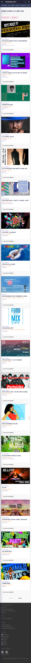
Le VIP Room (4, 522)
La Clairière (4, 139)
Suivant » (20, 598)
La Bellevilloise (5, 235)
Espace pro (3, 607)
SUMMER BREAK (6, 583)
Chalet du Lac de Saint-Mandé (8, 458)
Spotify (5, 643)
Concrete (4, 76)
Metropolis (4, 267)
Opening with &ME (7, 105)
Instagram (6, 636)
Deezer (5, 644)
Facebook (5, 638)
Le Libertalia (4, 331)
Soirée (12, 5)
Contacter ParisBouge (6, 618)
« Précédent (11, 598)
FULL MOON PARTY (7, 551)
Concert (17, 5)
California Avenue (5, 554)
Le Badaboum (5, 107)
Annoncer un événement (7, 609)
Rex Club (4, 171)
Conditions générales (6, 626)
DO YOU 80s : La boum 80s (9, 232)
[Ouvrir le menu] (2, 1)
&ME (3, 109)
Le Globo (4, 426)
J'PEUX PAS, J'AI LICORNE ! (8, 264)
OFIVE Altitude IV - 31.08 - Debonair (12, 360)
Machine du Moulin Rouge (7, 203)
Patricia (3, 77)
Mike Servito (4, 173)
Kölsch (3, 141)
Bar (9, 5)
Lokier (13, 45)
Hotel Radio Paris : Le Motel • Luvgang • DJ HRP (15, 200)
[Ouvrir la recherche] (28, 1)
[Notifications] (25, 1)
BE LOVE (4, 487)
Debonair (4, 363)
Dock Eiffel (4, 44)
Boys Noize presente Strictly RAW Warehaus (14, 41)
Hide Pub (4, 586)
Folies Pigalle (5, 490)
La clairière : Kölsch (8, 136)
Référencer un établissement (8, 611)
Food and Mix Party (8, 328)
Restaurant (4, 5)
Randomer (9, 45)
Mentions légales (5, 625)
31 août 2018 (6, 17)
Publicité (3, 612)
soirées (15, 17)
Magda (7, 77)
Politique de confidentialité (8, 628)
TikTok (5, 641)
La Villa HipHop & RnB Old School (11, 456)
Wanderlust (4, 395)
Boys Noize (4, 45)
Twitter (5, 639)
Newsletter (6, 634)
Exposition (23, 5)
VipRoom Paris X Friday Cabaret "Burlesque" (15, 519)
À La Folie (4, 299)
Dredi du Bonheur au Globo (10, 424)
